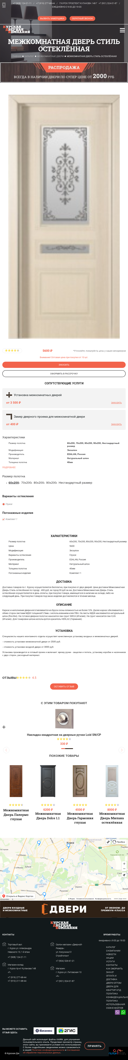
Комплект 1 (11, 519)
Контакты (112, 965)
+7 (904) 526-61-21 (65, 961)
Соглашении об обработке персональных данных (51, 1051)
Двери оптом (113, 983)
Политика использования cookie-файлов (115, 1004)
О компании (113, 950)
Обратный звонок (82, 18)
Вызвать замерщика (52, 18)
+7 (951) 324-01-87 (108, 3)
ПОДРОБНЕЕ (9, 467)
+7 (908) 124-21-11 (22, 3)
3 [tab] (71, 748)
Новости (111, 954)
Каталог (29, 56)
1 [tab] (63, 748)
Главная (16, 56)
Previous (6, 750)
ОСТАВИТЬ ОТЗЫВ (64, 686)
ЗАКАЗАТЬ (64, 365)
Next (122, 750)
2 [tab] (67, 748)
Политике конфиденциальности (48, 1049)
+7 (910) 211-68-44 (17, 981)
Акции (110, 958)
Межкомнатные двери (50, 56)
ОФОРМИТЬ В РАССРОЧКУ (64, 373)
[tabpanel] (64, 727)
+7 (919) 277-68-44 (45, 3)
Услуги (110, 961)
